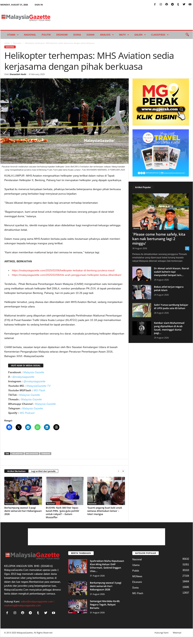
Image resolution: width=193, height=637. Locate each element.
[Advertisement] (65, 442)
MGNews (137, 576)
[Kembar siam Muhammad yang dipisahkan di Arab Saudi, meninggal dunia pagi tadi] (141, 328)
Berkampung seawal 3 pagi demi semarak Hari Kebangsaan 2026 (23, 511)
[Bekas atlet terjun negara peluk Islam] (141, 292)
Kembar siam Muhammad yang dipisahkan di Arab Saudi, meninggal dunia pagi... (169, 328)
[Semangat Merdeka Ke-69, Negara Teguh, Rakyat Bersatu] (77, 606)
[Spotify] (166, 4)
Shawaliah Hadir (18, 74)
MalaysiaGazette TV (38, 385)
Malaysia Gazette (33, 372)
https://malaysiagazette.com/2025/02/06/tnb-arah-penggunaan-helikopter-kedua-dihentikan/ (66, 274)
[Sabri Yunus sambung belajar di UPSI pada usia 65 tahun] (141, 310)
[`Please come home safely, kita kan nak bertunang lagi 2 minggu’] (160, 211)
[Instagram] (161, 4)
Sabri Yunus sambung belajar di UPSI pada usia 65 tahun (171, 306)
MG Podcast (27, 412)
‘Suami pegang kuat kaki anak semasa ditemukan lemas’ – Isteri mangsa (104, 511)
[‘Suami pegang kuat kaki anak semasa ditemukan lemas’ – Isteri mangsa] (106, 491)
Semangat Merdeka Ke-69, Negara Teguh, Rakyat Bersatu (105, 604)
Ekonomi (62, 34)
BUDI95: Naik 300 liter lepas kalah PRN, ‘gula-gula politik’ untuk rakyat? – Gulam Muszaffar (62, 512)
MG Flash (39, 390)
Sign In (39, 4)
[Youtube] (190, 4)
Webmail (177, 632)
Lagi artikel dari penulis (43, 471)
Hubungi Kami (161, 632)
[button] (187, 35)
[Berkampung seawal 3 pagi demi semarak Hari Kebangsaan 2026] (23, 491)
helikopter (17, 453)
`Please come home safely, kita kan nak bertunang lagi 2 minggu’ (158, 239)
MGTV (122, 34)
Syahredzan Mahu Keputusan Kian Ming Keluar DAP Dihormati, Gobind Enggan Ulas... (107, 566)
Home (7, 43)
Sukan (90, 34)
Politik (46, 34)
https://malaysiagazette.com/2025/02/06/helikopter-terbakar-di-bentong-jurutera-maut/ (63, 270)
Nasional (30, 34)
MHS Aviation (32, 453)
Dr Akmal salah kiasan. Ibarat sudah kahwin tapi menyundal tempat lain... (171, 272)
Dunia (77, 34)
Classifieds (158, 34)
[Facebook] (155, 4)
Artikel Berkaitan (16, 471)
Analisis (105, 34)
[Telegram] (172, 4)
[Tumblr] (178, 4)
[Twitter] (184, 4)
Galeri (138, 34)
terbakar (45, 453)
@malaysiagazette (23, 376)
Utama (11, 34)
